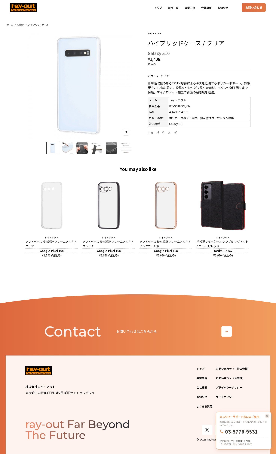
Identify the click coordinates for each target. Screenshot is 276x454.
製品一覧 (173, 8)
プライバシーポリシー (229, 387)
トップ (158, 8)
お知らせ (223, 8)
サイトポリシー (225, 397)
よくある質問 (204, 406)
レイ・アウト (154, 33)
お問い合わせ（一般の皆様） (233, 369)
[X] (207, 430)
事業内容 (190, 8)
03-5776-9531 (241, 431)
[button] (52, 148)
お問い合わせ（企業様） (230, 378)
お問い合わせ (253, 7)
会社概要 (206, 8)
